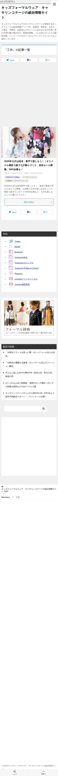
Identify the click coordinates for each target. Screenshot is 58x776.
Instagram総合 (21, 257)
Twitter (18, 241)
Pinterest (19, 273)
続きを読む (29, 202)
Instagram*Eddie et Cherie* (27, 268)
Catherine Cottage (12, 177)
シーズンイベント (29, 177)
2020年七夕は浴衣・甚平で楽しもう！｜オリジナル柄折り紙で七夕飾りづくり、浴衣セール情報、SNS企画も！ (28, 165)
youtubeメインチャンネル (26, 279)
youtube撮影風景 (22, 284)
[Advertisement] (29, 96)
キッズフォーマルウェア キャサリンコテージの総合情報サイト (24, 12)
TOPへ (43, 774)
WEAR (17, 247)
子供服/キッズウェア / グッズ (16, 181)
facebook (18, 252)
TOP (29, 490)
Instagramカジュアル (24, 263)
